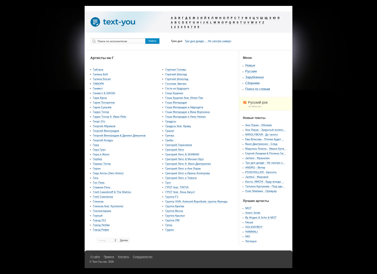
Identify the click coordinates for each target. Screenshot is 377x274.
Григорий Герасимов (178, 144)
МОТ (248, 208)
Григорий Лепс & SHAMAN (182, 154)
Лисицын (251, 241)
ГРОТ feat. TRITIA (176, 187)
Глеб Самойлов (103, 196)
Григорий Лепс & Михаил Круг (184, 159)
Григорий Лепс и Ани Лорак (183, 168)
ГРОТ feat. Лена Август (180, 192)
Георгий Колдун (103, 140)
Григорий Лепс (174, 149)
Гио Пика (98, 182)
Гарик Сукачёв (102, 107)
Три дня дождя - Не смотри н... (265, 162)
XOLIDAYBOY (254, 226)
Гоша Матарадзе (176, 102)
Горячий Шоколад (176, 78)
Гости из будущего (177, 88)
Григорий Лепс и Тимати (181, 177)
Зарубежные (254, 77)
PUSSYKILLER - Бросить (261, 172)
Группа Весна (174, 210)
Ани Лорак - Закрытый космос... (265, 129)
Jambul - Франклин (257, 158)
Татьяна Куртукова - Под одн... (265, 186)
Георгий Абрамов (104, 126)
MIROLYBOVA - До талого (261, 134)
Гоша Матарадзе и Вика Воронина (187, 111)
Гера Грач (99, 149)
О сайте (95, 256)
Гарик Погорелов (104, 102)
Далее (124, 240)
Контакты (123, 256)
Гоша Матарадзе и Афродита (184, 107)
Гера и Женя (101, 154)
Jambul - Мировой (256, 176)
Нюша (249, 222)
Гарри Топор (101, 111)
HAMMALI (251, 231)
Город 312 (99, 220)
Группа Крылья (175, 215)
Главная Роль (101, 187)
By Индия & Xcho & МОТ (261, 217)
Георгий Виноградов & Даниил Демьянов (119, 135)
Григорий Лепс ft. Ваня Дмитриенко (188, 163)
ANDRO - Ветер (255, 167)
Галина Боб (100, 74)
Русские (251, 71)
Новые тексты (254, 118)
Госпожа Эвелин (176, 83)
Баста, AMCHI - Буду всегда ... (264, 181)
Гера (96, 144)
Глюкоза (98, 201)
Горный (97, 215)
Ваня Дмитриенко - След (261, 143)
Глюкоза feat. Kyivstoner (108, 206)
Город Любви (101, 225)
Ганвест (98, 88)
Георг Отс (99, 121)
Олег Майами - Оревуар (261, 191)
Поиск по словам (257, 89)
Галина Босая (102, 78)
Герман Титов (102, 163)
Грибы (169, 140)
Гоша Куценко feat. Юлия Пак (184, 97)
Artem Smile (252, 212)
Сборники (252, 83)
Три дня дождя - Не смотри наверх (208, 41)
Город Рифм (101, 229)
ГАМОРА (98, 83)
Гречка (169, 135)
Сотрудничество (142, 256)
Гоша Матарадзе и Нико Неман (185, 116)
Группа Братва (174, 206)
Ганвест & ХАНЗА (104, 93)
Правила (109, 256)
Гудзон (169, 229)
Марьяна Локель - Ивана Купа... (265, 148)
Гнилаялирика (102, 210)
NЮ (247, 236)
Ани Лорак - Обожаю (258, 125)
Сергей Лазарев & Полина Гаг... (265, 153)
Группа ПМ (172, 220)
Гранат (169, 130)
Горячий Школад (176, 74)
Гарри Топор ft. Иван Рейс (109, 116)
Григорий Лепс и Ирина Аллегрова (187, 173)
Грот (168, 182)
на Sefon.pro (254, 106)
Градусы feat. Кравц (178, 126)
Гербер (97, 159)
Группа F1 (171, 196)
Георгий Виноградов (106, 130)
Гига (95, 177)
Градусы (170, 121)
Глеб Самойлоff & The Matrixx (112, 192)
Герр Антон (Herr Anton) (108, 173)
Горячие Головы (175, 69)
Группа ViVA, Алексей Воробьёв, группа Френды (196, 201)
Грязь (168, 225)
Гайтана (98, 69)
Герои (97, 168)
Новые (250, 65)
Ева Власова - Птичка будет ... (264, 139)
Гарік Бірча (100, 97)
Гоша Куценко (174, 93)
